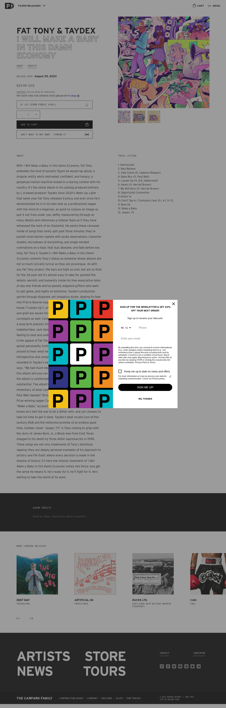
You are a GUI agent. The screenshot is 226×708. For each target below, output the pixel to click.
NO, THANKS (145, 398)
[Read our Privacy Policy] (170, 377)
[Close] (174, 304)
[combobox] (126, 328)
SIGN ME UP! (145, 387)
